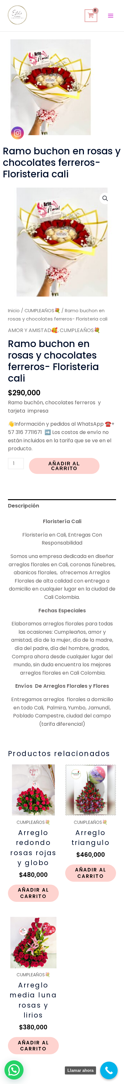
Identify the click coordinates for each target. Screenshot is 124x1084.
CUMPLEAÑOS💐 (42, 310)
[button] (105, 198)
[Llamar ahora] (109, 1070)
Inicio (14, 310)
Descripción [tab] (23, 505)
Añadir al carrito (64, 466)
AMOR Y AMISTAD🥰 (33, 330)
